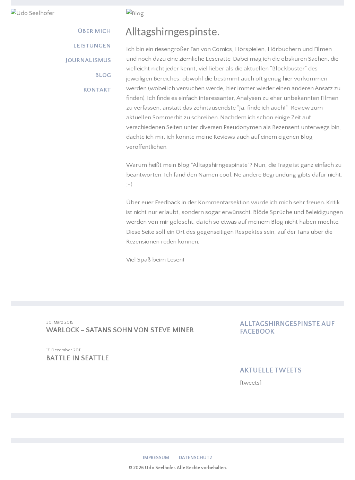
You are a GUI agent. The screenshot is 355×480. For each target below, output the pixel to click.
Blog (103, 75)
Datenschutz (196, 458)
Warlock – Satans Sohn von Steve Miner (120, 330)
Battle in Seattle (77, 358)
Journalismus (88, 60)
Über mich (94, 31)
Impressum (156, 458)
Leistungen (92, 45)
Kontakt (97, 89)
